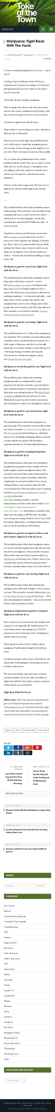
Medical (7, 1006)
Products (8, 1022)
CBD (6, 932)
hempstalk (29, 730)
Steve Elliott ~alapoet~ (21, 55)
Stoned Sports (11, 1038)
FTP (6, 964)
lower (6, 511)
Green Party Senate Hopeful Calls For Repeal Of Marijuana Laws (41, 777)
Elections (8, 948)
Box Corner (9, 906)
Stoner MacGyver (12, 1043)
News (6, 1011)
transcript (43, 730)
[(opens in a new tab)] (27, 804)
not (32, 429)
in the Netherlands (35, 596)
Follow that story (12, 958)
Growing (8, 980)
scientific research (17, 237)
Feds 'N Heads (11, 953)
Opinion (8, 1017)
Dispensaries (10, 942)
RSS (30, 1105)
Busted (7, 911)
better (22, 492)
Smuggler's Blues (12, 1032)
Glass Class (9, 969)
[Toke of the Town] (30, 11)
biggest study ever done (18, 285)
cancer (30, 314)
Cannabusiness (11, 927)
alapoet (8, 730)
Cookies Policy (39, 1103)
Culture (47, 59)
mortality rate (16, 511)
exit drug (15, 433)
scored (15, 492)
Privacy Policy (28, 1103)
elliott (18, 730)
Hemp (7, 985)
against (23, 314)
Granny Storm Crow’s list (19, 359)
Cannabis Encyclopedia (15, 916)
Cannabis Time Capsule (15, 921)
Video (6, 1059)
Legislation (9, 995)
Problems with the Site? (12, 1103)
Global (7, 974)
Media (7, 1001)
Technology (9, 1048)
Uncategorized (11, 1054)
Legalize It (9, 990)
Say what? (8, 1027)
